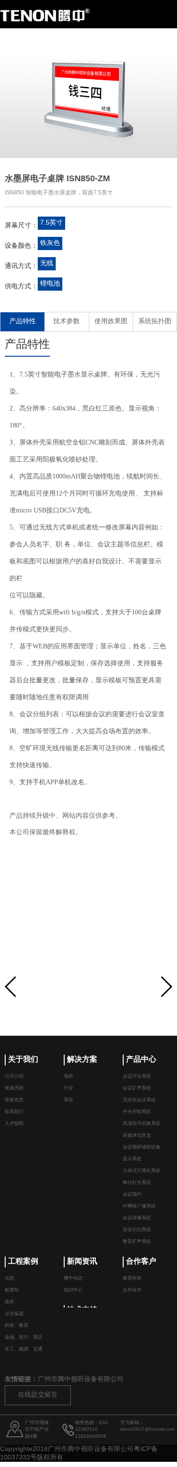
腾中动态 (73, 1278)
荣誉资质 (14, 1100)
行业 (68, 1088)
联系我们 (14, 1112)
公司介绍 (14, 1076)
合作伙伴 (132, 1290)
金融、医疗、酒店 (23, 1337)
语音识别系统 (137, 1229)
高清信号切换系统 (141, 1123)
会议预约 (132, 1194)
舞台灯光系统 (137, 1182)
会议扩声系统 (137, 1088)
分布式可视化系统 (141, 1171)
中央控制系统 (137, 1112)
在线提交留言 (38, 1395)
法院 (9, 1278)
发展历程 (14, 1088)
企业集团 (14, 1313)
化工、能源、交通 (23, 1349)
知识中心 (73, 1290)
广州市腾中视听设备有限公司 (81, 1379)
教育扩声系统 (137, 1241)
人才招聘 (14, 1123)
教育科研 (132, 1278)
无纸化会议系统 (139, 1100)
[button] (166, 986)
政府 (9, 1302)
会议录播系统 (137, 1218)
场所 (68, 1076)
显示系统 (132, 1159)
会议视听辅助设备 (141, 1147)
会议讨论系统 (137, 1076)
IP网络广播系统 (139, 1206)
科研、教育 (16, 1325)
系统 (68, 1100)
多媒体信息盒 (137, 1135)
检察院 (12, 1290)
